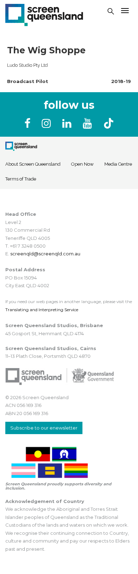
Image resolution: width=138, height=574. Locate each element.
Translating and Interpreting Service (41, 309)
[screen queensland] (44, 14)
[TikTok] (108, 123)
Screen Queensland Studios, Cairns (50, 348)
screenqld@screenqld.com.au (45, 253)
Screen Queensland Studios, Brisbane (54, 325)
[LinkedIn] (68, 123)
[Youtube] (89, 123)
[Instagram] (48, 123)
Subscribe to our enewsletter (43, 428)
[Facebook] (28, 123)
